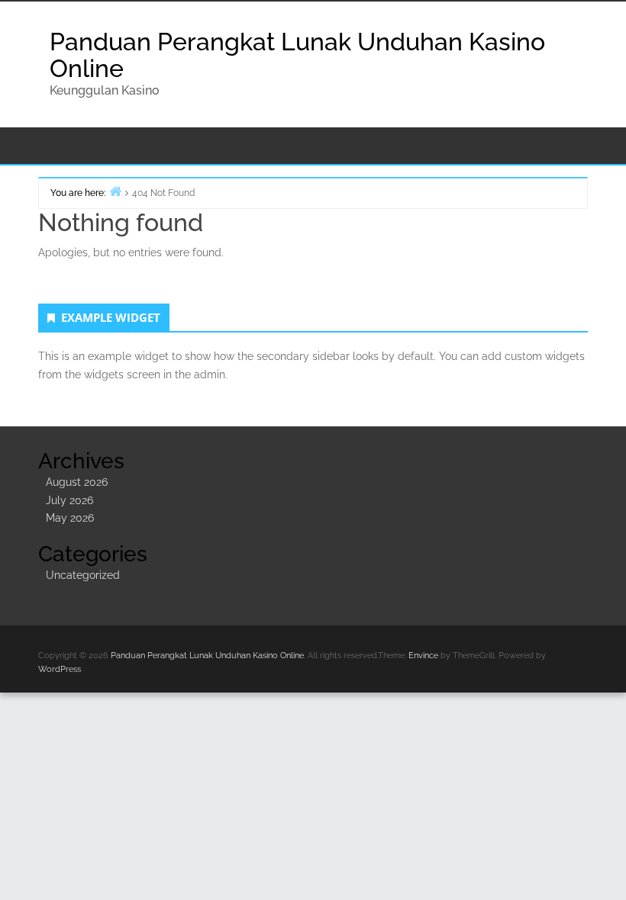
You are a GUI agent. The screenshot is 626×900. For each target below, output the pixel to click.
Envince (423, 656)
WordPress (59, 669)
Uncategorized (83, 575)
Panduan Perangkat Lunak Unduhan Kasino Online (297, 54)
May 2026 (70, 518)
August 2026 (77, 482)
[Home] (115, 191)
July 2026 (69, 500)
